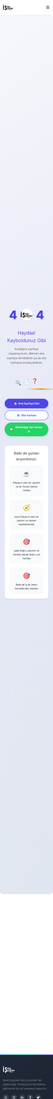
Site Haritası (26, 415)
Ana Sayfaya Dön (26, 403)
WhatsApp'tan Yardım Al (26, 429)
